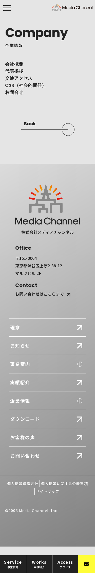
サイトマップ (47, 491)
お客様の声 (22, 437)
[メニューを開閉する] (7, 9)
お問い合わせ (25, 455)
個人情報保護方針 (22, 483)
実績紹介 (20, 382)
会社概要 (14, 64)
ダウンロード (25, 419)
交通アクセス (18, 78)
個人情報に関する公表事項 (64, 483)
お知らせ (20, 345)
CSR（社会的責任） (25, 85)
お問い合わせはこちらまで (39, 294)
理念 (15, 327)
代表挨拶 (14, 71)
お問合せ (14, 92)
